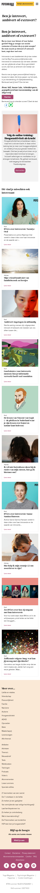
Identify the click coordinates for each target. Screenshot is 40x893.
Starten (7, 97)
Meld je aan (19, 840)
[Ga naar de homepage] (8, 4)
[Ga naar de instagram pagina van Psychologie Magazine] (26, 865)
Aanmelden (20, 170)
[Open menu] (37, 4)
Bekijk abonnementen (25, 4)
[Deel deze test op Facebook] (6, 105)
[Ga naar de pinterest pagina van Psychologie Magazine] (33, 865)
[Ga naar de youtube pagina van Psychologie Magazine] (20, 865)
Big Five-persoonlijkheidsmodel (20, 59)
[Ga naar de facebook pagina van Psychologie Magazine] (6, 865)
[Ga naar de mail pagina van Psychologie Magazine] (13, 865)
